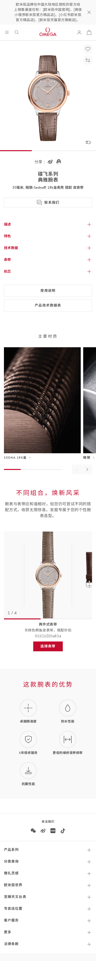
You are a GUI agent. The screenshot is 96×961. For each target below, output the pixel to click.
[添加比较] (88, 60)
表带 (7, 259)
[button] (88, 142)
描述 (7, 224)
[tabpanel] (48, 575)
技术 (11, 248)
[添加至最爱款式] (88, 49)
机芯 (7, 271)
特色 (7, 236)
